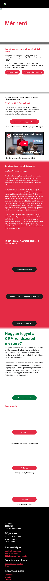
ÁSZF (7, 566)
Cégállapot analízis (24, 323)
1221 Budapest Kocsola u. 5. (16, 556)
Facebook (8, 575)
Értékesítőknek (12, 72)
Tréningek (24, 499)
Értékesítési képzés (24, 269)
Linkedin (8, 580)
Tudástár (24, 432)
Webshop (24, 468)
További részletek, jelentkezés (24, 122)
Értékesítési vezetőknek (33, 72)
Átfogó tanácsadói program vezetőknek (24, 296)
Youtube (8, 577)
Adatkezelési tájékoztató (14, 564)
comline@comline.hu (13, 551)
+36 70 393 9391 (11, 553)
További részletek (24, 398)
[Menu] (43, 4)
